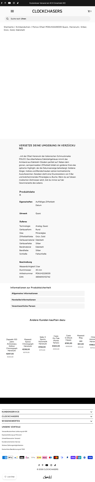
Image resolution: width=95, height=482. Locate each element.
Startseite (9, 27)
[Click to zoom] (41, 44)
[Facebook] (1, 3)
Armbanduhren (23, 27)
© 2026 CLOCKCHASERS (47, 469)
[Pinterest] (5, 3)
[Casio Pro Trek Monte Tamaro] (56, 329)
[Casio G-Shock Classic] (68, 328)
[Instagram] (13, 3)
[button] (70, 82)
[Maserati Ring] (80, 328)
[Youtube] (9, 3)
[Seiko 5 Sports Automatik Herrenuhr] (42, 329)
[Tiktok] (17, 3)
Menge (52, 65)
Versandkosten (70, 54)
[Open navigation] (12, 11)
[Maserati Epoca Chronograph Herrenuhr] (27, 330)
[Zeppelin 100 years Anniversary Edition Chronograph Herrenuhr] (11, 330)
